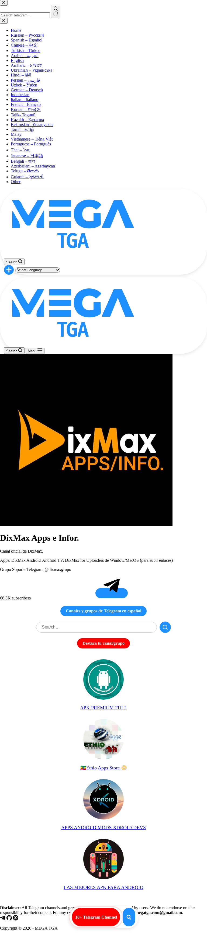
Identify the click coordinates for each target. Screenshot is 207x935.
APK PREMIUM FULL (103, 707)
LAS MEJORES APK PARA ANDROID (103, 887)
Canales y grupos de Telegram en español (103, 611)
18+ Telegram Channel (96, 917)
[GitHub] (9, 919)
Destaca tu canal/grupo (103, 643)
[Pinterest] (15, 919)
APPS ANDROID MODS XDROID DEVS (103, 827)
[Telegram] (3, 919)
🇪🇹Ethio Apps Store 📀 (103, 767)
